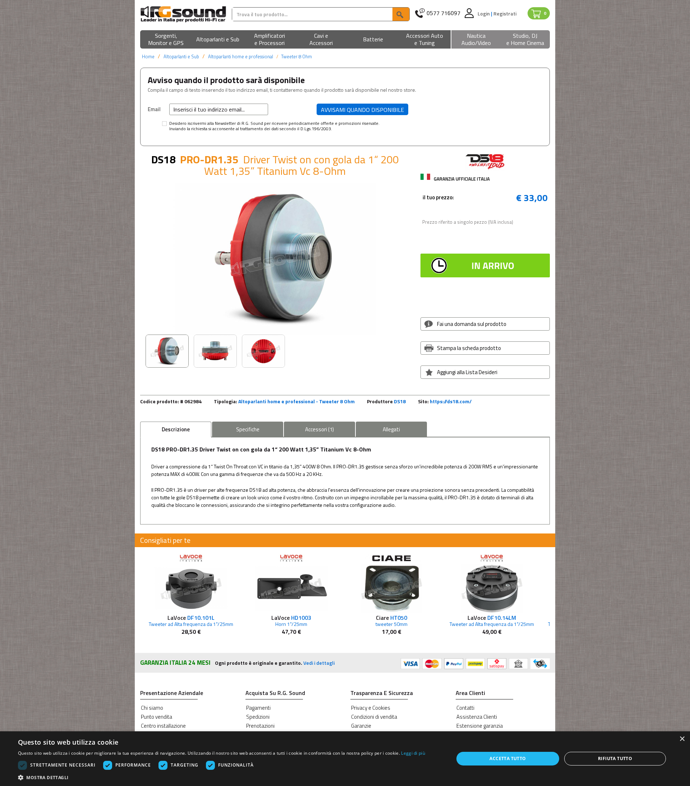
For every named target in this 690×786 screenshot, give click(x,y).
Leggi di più (413, 753)
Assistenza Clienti (476, 717)
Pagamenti (258, 708)
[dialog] (345, 758)
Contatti (465, 708)
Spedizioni (258, 717)
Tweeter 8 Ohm (296, 56)
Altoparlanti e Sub (181, 56)
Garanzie (361, 726)
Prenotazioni (260, 726)
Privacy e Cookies (370, 708)
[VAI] (400, 14)
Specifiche (247, 429)
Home (148, 56)
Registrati (504, 13)
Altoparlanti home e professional (240, 56)
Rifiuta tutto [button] (615, 758)
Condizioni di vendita (374, 717)
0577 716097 (443, 13)
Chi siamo (152, 708)
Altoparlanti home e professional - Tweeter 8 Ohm (296, 401)
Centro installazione (163, 726)
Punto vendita (156, 717)
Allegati (391, 429)
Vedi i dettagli (319, 663)
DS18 (400, 401)
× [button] (682, 739)
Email (154, 109)
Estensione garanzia (479, 726)
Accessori (319, 429)
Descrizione (176, 429)
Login (484, 13)
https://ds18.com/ (451, 401)
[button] (166, 40)
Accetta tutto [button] (507, 758)
